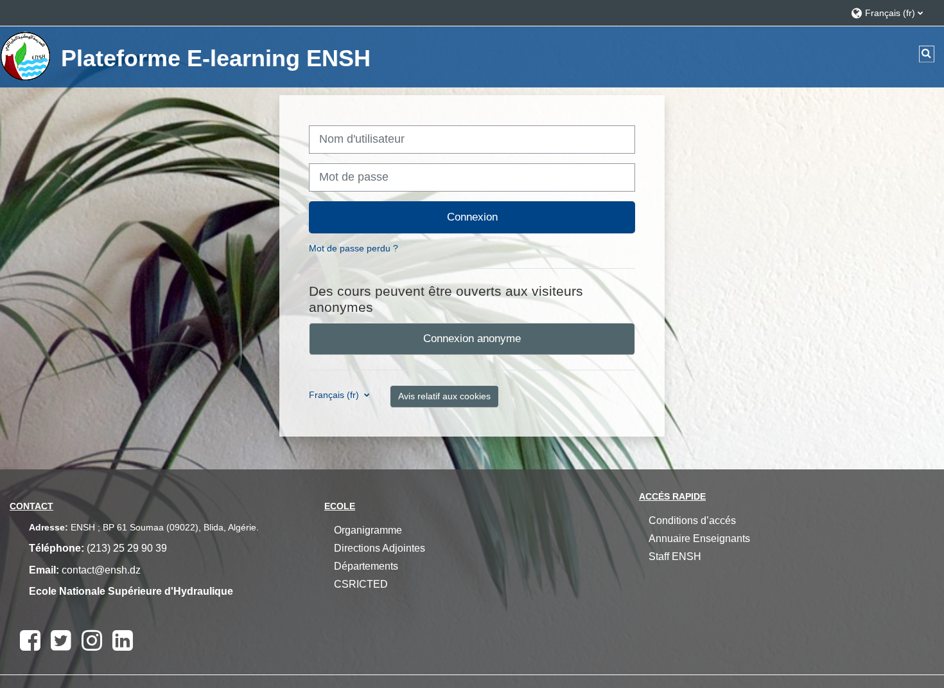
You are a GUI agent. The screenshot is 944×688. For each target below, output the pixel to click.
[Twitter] (61, 641)
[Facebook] (30, 641)
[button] (891, 13)
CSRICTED (361, 584)
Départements (366, 566)
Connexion (472, 216)
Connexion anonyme (472, 338)
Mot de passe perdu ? (353, 248)
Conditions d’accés (692, 520)
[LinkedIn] (122, 641)
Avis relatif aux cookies (444, 396)
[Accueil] (25, 56)
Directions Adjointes (379, 548)
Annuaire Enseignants (699, 538)
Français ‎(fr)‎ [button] (335, 395)
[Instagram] (91, 641)
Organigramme (368, 530)
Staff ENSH (675, 556)
